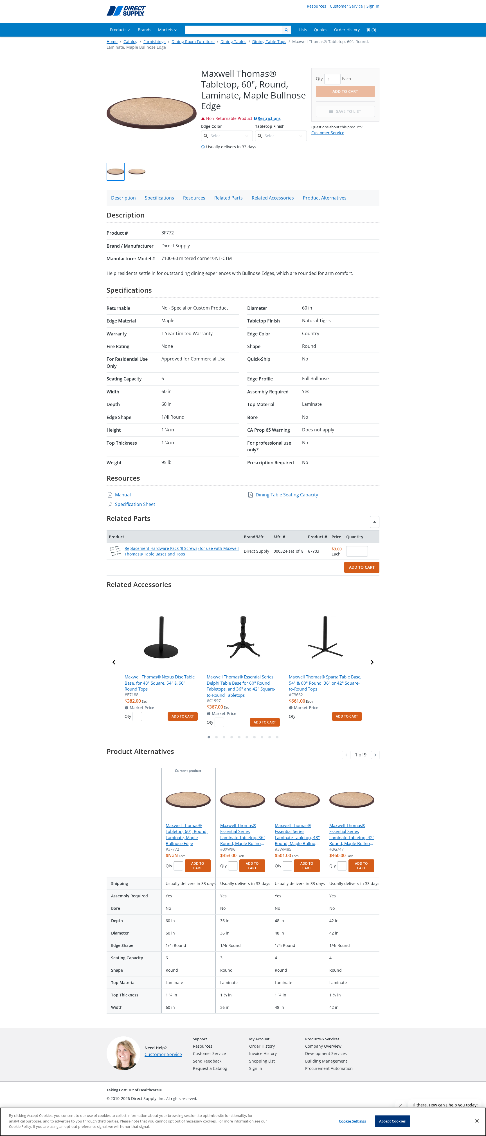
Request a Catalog (210, 1068)
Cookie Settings (352, 1121)
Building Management (326, 1061)
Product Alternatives (324, 198)
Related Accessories (273, 198)
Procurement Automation (329, 1068)
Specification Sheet (135, 504)
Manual (123, 495)
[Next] (375, 755)
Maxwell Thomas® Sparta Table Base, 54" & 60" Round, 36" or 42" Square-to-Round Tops (325, 683)
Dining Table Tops (269, 41)
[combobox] (225, 136)
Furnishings (154, 41)
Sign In (372, 6)
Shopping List (262, 1061)
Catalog (130, 41)
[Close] (477, 1121)
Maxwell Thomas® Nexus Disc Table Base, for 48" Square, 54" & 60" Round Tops (160, 683)
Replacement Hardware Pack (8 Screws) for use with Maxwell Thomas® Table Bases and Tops (182, 551)
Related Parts (228, 198)
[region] (243, 1121)
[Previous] (346, 755)
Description (123, 198)
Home (112, 41)
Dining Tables (233, 41)
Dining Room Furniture (193, 41)
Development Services (326, 1053)
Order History (262, 1046)
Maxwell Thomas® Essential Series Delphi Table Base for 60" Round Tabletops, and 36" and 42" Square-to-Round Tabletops (241, 686)
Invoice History (263, 1053)
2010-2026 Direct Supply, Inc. (138, 1098)
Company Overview (323, 1046)
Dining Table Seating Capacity (287, 495)
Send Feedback (207, 1061)
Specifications (159, 198)
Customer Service (346, 6)
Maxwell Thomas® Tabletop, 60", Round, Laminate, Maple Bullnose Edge (187, 834)
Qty (128, 716)
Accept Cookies (392, 1121)
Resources (316, 6)
